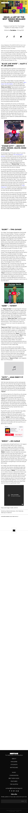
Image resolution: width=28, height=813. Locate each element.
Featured (14, 781)
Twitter (14, 790)
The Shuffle (14, 784)
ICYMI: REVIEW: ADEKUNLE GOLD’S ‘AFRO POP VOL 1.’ (9, 516)
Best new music (14, 778)
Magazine (14, 761)
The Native (13, 30)
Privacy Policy (12, 811)
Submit (22, 801)
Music (14, 772)
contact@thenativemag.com (14, 788)
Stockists (14, 764)
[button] (14, 10)
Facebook (9, 790)
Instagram (12, 790)
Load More (14, 744)
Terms (17, 811)
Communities (14, 775)
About (14, 758)
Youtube (18, 790)
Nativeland (14, 767)
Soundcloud (16, 790)
